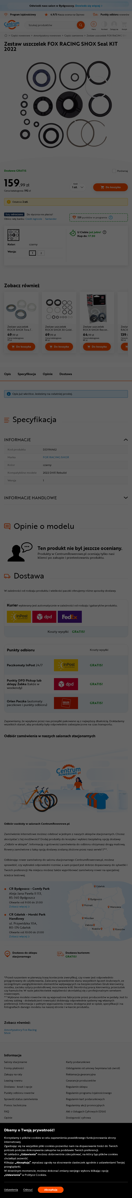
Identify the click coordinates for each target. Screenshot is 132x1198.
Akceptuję (50, 1190)
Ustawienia (11, 1189)
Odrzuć (28, 1189)
